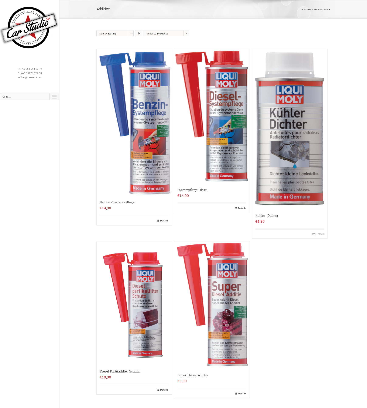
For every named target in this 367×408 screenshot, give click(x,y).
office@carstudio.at (29, 77)
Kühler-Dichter (266, 216)
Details (164, 220)
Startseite (306, 9)
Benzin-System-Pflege (117, 202)
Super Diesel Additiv (193, 375)
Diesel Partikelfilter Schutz (120, 371)
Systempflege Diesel (193, 190)
